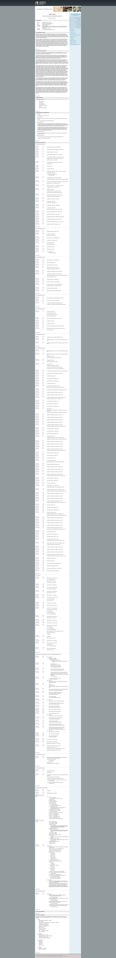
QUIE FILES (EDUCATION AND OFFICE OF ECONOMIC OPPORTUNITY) (49, 654)
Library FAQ (72, 37)
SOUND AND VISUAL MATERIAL (42, 787)
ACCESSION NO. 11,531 (41, 144)
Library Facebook (72, 43)
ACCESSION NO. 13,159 (41, 295)
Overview (72, 17)
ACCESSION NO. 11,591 (41, 228)
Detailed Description (46, 29)
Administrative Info (73, 23)
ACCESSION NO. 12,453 (41, 348)
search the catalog (61, 917)
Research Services (73, 40)
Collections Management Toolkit (74, 44)
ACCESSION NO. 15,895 (41, 891)
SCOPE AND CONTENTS (41, 50)
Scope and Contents (73, 20)
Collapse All (73, 29)
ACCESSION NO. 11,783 (41, 257)
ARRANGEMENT (40, 97)
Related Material (73, 26)
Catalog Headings (73, 27)
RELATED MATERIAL (41, 911)
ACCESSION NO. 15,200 (41, 768)
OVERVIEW (39, 20)
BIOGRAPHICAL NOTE (41, 32)
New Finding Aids (72, 33)
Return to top (38, 49)
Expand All (72, 30)
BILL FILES (38, 575)
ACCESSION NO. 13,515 (41, 334)
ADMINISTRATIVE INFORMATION (43, 112)
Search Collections (73, 36)
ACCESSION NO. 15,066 (41, 754)
